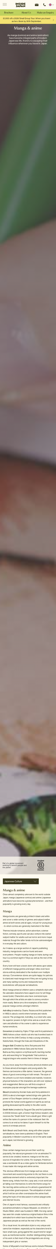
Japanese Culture (13, 881)
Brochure (8, 12)
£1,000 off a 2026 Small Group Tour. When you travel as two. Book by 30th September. (26, 19)
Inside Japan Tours (20, 4)
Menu (4, 4)
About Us (26, 12)
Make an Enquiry (45, 12)
